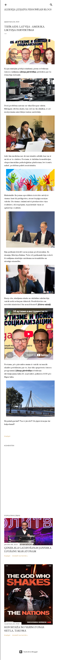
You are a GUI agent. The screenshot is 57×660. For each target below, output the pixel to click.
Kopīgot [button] (7, 436)
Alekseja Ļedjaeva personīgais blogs (27, 9)
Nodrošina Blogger (30, 652)
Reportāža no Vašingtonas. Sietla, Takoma (24, 628)
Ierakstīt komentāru (20, 556)
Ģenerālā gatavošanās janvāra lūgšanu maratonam (27, 549)
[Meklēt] (51, 4)
